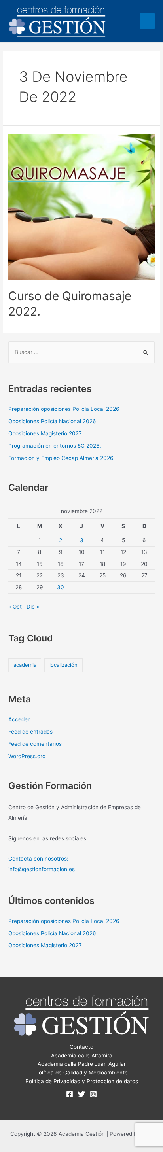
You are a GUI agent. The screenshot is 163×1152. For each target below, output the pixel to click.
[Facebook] (69, 1094)
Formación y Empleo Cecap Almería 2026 (61, 458)
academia (24, 665)
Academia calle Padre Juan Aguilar (82, 1064)
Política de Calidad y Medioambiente (81, 1072)
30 (60, 587)
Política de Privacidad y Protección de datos (81, 1081)
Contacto (81, 1047)
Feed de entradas (30, 731)
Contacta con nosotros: (38, 858)
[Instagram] (93, 1094)
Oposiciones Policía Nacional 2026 (52, 421)
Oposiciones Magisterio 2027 (45, 433)
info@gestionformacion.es (41, 869)
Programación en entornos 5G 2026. (54, 446)
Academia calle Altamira (81, 1055)
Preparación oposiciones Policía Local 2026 (63, 409)
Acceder (19, 719)
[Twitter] (81, 1094)
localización (63, 665)
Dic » (33, 606)
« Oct (15, 606)
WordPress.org (26, 756)
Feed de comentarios (35, 744)
